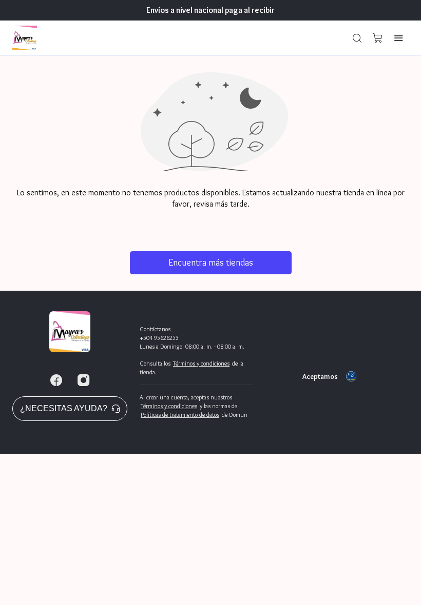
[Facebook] (56, 380)
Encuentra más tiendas (210, 262)
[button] (357, 38)
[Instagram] (83, 380)
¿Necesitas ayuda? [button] (63, 408)
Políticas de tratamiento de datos (180, 414)
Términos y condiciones (201, 363)
